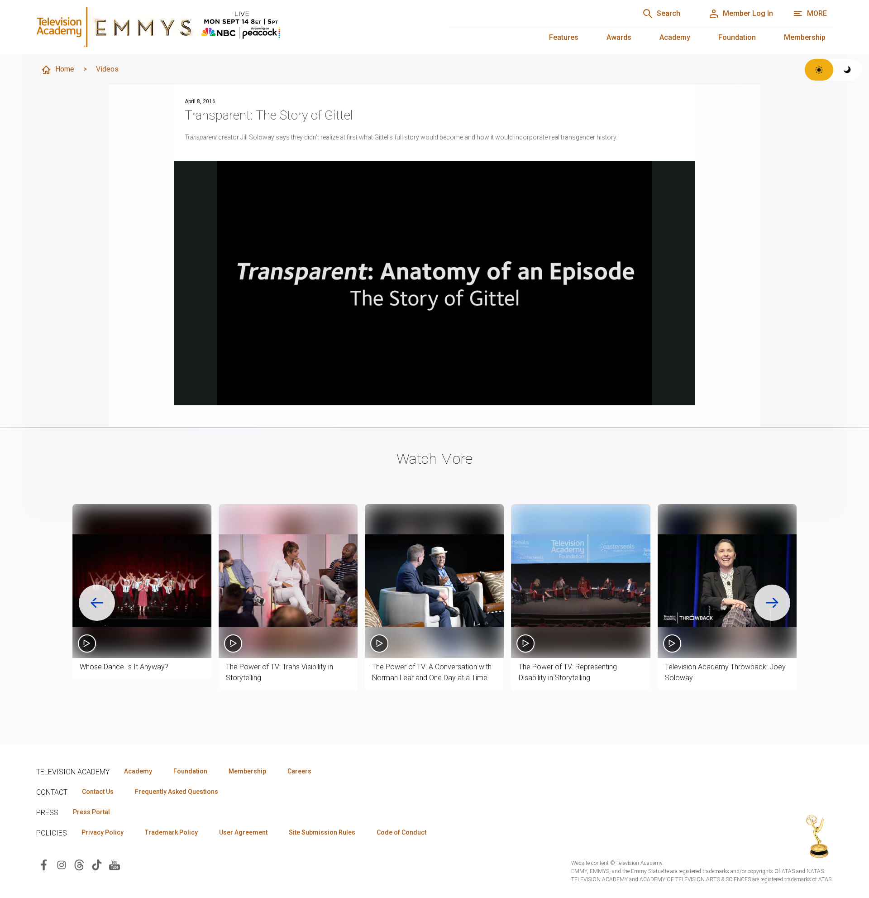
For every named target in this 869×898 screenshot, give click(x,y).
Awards (618, 37)
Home (64, 69)
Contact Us (98, 791)
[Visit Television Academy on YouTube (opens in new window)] (114, 864)
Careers (299, 771)
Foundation (737, 37)
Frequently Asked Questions (176, 791)
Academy (674, 37)
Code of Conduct (401, 832)
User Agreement (243, 832)
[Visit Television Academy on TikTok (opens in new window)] (97, 864)
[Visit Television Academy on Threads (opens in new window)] (79, 864)
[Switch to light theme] (819, 70)
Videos (107, 69)
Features (563, 37)
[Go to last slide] (97, 603)
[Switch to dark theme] (847, 70)
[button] (141, 581)
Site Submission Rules (322, 832)
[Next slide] (772, 603)
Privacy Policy (102, 832)
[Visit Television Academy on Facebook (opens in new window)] (44, 864)
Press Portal (91, 812)
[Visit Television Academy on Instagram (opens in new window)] (61, 864)
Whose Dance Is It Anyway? (124, 667)
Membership (805, 37)
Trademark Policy (171, 832)
